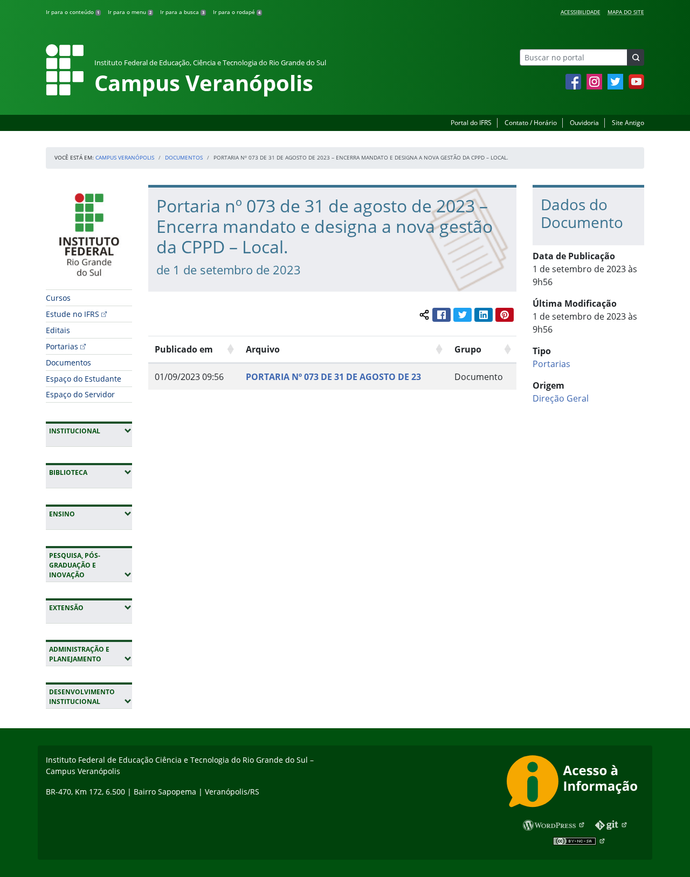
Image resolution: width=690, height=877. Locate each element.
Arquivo (263, 349)
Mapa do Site (626, 12)
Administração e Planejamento (90, 654)
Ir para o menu (129, 12)
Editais (58, 330)
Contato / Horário (531, 122)
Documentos (184, 157)
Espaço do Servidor (80, 394)
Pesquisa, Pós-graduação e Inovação (90, 565)
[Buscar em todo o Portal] (635, 57)
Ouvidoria (584, 122)
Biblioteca (90, 472)
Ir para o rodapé (236, 12)
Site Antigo (628, 122)
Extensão (90, 607)
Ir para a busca (182, 12)
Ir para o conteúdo (72, 12)
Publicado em (184, 349)
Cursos (58, 298)
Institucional (90, 431)
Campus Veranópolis (124, 157)
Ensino (90, 514)
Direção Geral (561, 398)
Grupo (467, 349)
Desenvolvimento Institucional (90, 696)
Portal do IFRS (471, 122)
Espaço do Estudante (83, 379)
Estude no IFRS (72, 314)
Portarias (62, 346)
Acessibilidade (581, 12)
